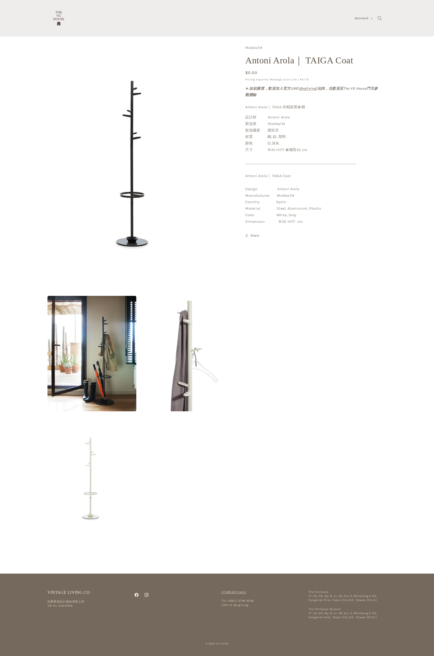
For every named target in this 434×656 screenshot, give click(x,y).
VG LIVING (222, 643)
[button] (380, 18)
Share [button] (254, 235)
